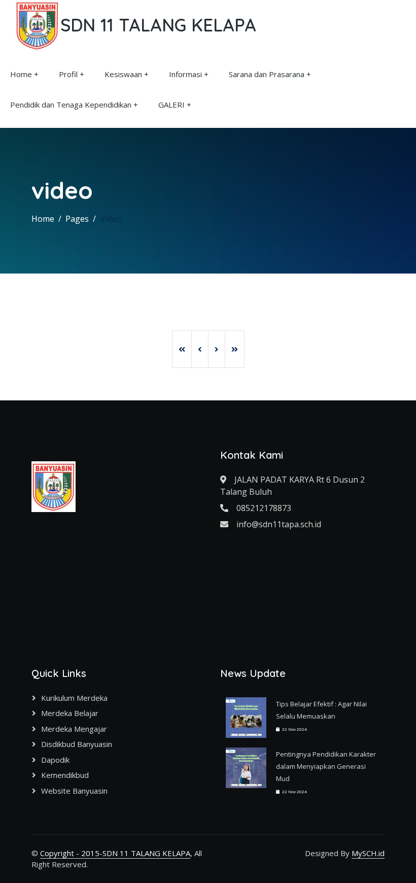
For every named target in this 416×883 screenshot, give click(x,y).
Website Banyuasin (74, 791)
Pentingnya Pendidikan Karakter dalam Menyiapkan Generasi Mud (326, 766)
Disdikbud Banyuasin (76, 744)
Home (21, 74)
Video (110, 218)
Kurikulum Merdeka (74, 698)
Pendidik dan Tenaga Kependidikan (70, 104)
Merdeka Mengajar (74, 729)
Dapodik (55, 760)
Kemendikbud (65, 775)
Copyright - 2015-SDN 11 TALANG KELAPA (115, 853)
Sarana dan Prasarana (266, 74)
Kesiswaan (123, 74)
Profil (68, 74)
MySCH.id (368, 853)
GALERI (171, 104)
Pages (77, 218)
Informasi (185, 74)
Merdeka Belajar (69, 713)
